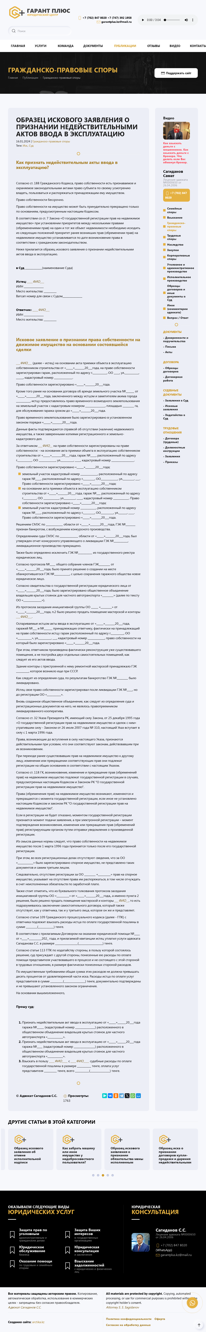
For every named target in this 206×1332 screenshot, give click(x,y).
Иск (25, 145)
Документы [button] (93, 46)
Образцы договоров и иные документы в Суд (176, 293)
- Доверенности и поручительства (175, 339)
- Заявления (171, 456)
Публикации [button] (125, 46)
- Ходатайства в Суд (174, 416)
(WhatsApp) (164, 1250)
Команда (66, 46)
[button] (176, 130)
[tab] (93, 1175)
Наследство (175, 244)
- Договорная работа (172, 378)
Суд (31, 145)
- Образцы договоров (170, 369)
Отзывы (153, 46)
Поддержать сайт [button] (178, 73)
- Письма (169, 346)
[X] (127, 1095)
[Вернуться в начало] (40, 12)
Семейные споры (174, 210)
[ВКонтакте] (110, 1095)
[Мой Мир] (138, 1095)
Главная (18, 46)
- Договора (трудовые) (171, 440)
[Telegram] (121, 1095)
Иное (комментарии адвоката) (177, 308)
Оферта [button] (159, 1319)
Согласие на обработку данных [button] (128, 1325)
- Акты (167, 352)
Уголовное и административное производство (178, 267)
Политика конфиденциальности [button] (128, 1319)
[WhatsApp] (132, 1095)
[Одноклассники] (115, 1095)
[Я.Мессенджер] (104, 1095)
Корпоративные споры (178, 257)
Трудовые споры (174, 237)
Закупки (173, 250)
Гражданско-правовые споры (51, 141)
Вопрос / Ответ (177, 318)
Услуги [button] (40, 46)
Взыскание (174, 217)
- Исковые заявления (170, 407)
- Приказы (170, 462)
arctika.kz (38, 1322)
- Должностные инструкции (174, 449)
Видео (175, 46)
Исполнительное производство (178, 278)
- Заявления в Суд (175, 400)
